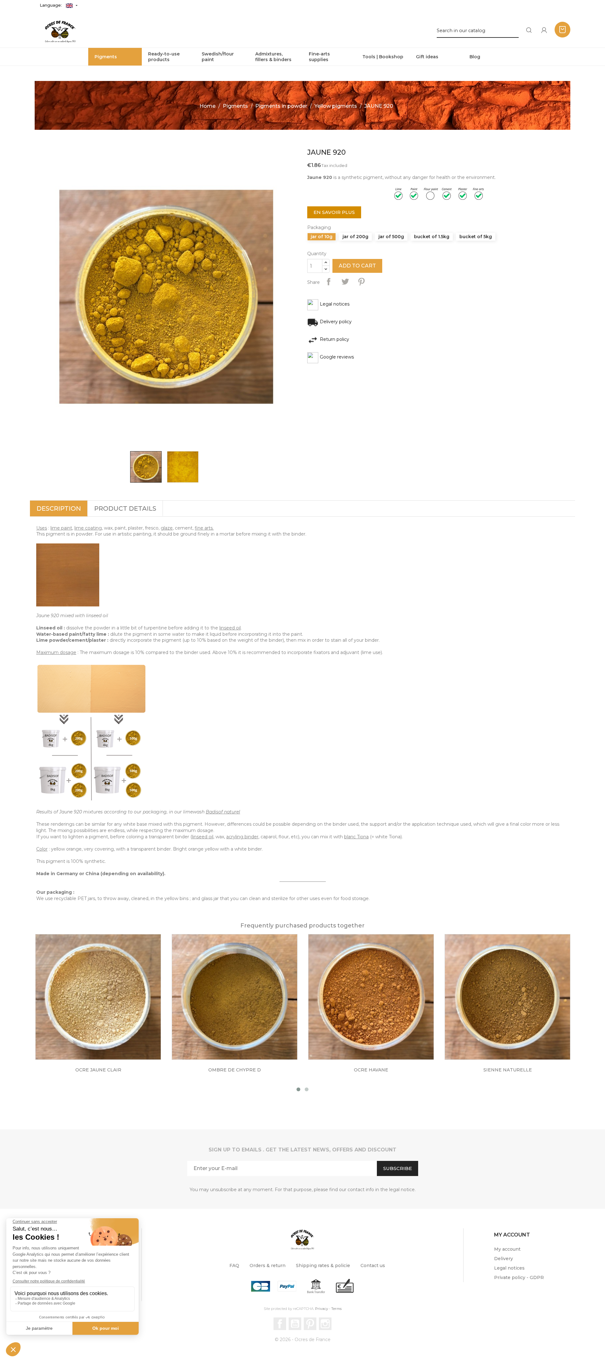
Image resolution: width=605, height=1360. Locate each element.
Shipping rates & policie (323, 1265)
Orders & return (267, 1265)
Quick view (104, 1001)
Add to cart (357, 266)
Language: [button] (51, 5)
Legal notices (509, 1268)
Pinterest (361, 281)
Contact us (372, 1265)
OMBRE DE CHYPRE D (234, 1070)
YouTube (295, 1323)
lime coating (88, 528)
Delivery (503, 1258)
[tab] (59, 508)
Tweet (345, 281)
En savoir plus (334, 212)
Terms (336, 1308)
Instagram (325, 1323)
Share (328, 281)
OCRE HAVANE (371, 1070)
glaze (167, 528)
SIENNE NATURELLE (507, 1070)
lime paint (61, 528)
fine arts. (204, 528)
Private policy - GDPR (519, 1277)
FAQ (234, 1265)
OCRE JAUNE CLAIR (98, 1070)
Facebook (280, 1323)
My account (507, 1249)
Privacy (321, 1308)
